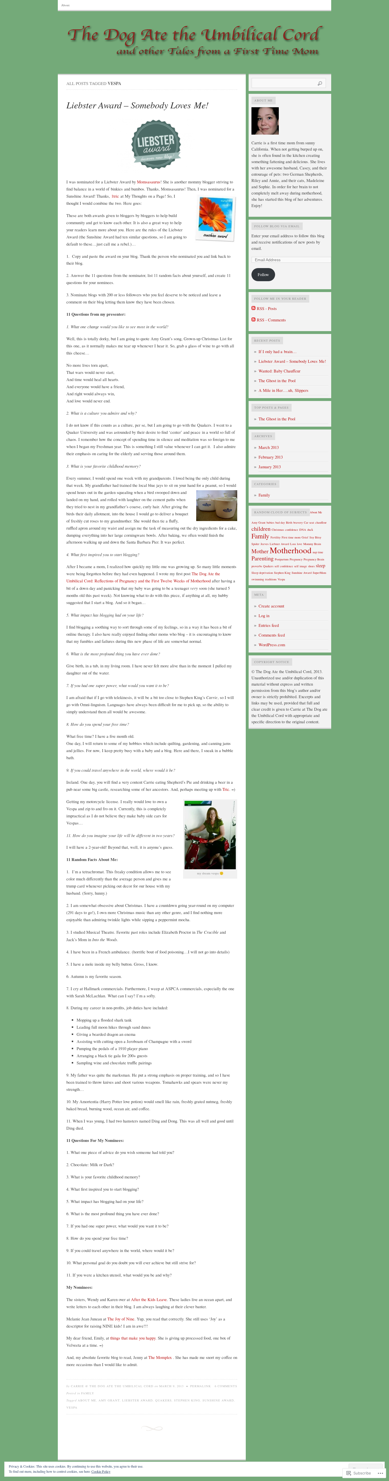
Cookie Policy (100, 1471)
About (65, 5)
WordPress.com (272, 644)
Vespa (71, 1407)
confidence (291, 530)
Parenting (262, 558)
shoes (311, 566)
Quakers (163, 1400)
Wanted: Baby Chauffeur (279, 371)
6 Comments (226, 1386)
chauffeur (321, 522)
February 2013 (271, 457)
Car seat (309, 522)
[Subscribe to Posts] (253, 308)
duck (310, 530)
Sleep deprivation (262, 573)
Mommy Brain (312, 544)
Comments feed (272, 635)
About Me (87, 1400)
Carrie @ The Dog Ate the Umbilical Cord (112, 1386)
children (261, 528)
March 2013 (269, 447)
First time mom (291, 537)
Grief (305, 537)
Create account (271, 606)
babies (270, 522)
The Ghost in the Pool (277, 380)
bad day (280, 522)
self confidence (284, 566)
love (299, 544)
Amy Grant (109, 1400)
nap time (318, 552)
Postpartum (281, 559)
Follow (263, 274)
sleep (320, 565)
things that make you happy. (134, 1338)
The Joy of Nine (120, 1319)
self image (300, 566)
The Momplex (160, 1357)
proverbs (256, 566)
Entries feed (269, 625)
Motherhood (291, 550)
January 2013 (270, 466)
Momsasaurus (148, 182)
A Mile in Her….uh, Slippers (283, 390)
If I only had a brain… (278, 351)
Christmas (278, 530)
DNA (302, 530)
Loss (293, 544)
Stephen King (187, 1400)
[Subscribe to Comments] (253, 320)
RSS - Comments (271, 320)
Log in (264, 615)
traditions (271, 579)
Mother (260, 551)
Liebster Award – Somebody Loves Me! (137, 105)
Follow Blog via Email (277, 226)
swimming (257, 579)
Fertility (276, 537)
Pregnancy (296, 559)
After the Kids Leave (149, 1299)
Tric (225, 789)
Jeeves (265, 544)
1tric (114, 196)
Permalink (200, 1386)
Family (87, 1393)
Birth (289, 522)
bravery (298, 522)
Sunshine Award (218, 1400)
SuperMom (319, 573)
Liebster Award (137, 1400)
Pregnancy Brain (314, 559)
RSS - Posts (267, 308)
